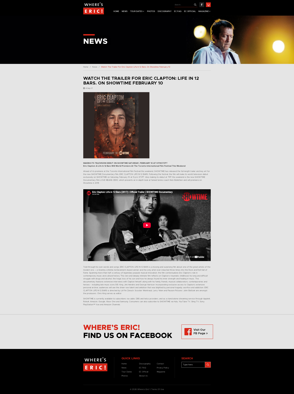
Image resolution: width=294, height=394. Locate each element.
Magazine (203, 11)
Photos (151, 11)
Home (116, 11)
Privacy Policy (163, 368)
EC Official (190, 11)
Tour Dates (136, 11)
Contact (160, 364)
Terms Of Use (157, 389)
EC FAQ (177, 11)
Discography (164, 11)
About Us (143, 376)
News (124, 11)
